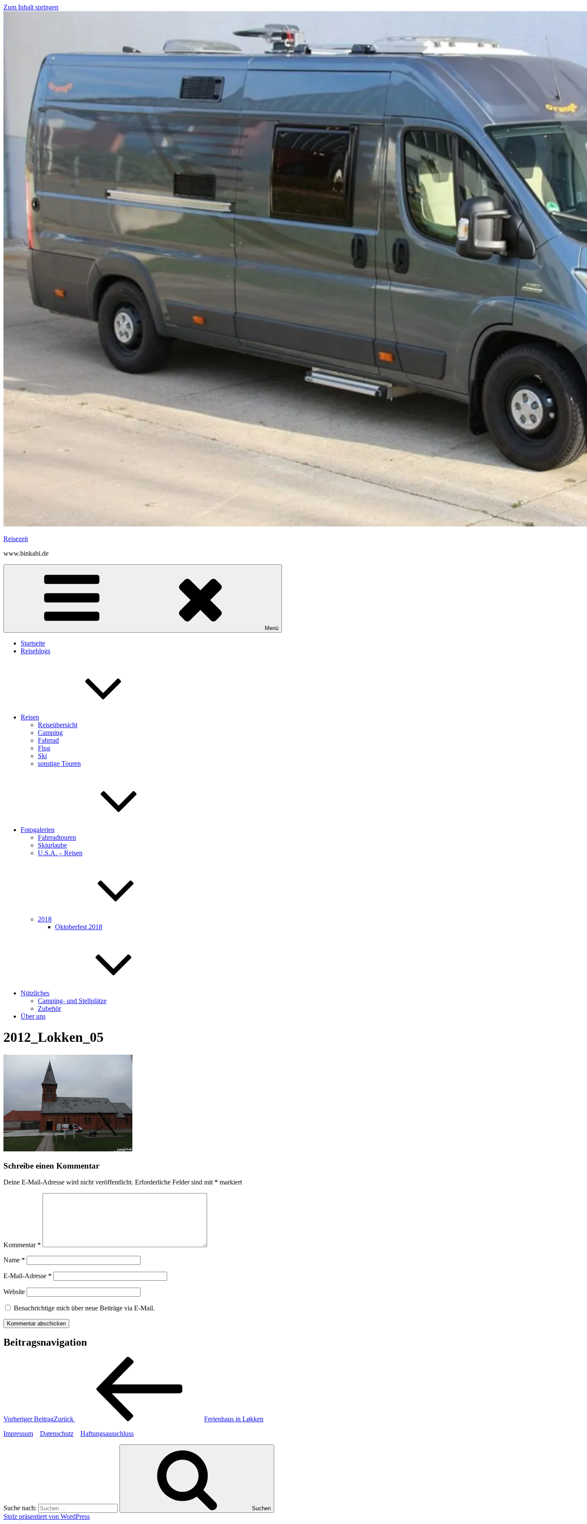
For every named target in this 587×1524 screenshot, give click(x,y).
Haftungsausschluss (107, 1433)
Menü (271, 628)
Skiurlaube (52, 845)
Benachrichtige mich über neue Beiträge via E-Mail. (84, 1308)
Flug (44, 748)
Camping (50, 732)
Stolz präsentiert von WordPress (46, 1516)
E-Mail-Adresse (27, 1275)
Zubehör (49, 1008)
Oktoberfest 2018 (78, 926)
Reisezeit (15, 538)
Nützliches (35, 993)
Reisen (30, 717)
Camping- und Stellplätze (72, 1000)
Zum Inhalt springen (30, 7)
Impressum (18, 1433)
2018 (45, 919)
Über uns (33, 1016)
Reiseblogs (35, 651)
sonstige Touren (59, 763)
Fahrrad (48, 740)
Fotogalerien (38, 829)
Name (14, 1260)
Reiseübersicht (57, 724)
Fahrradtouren (57, 837)
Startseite (33, 643)
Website (14, 1291)
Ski (42, 755)
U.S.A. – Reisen (60, 853)
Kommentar (22, 1245)
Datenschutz (56, 1433)
